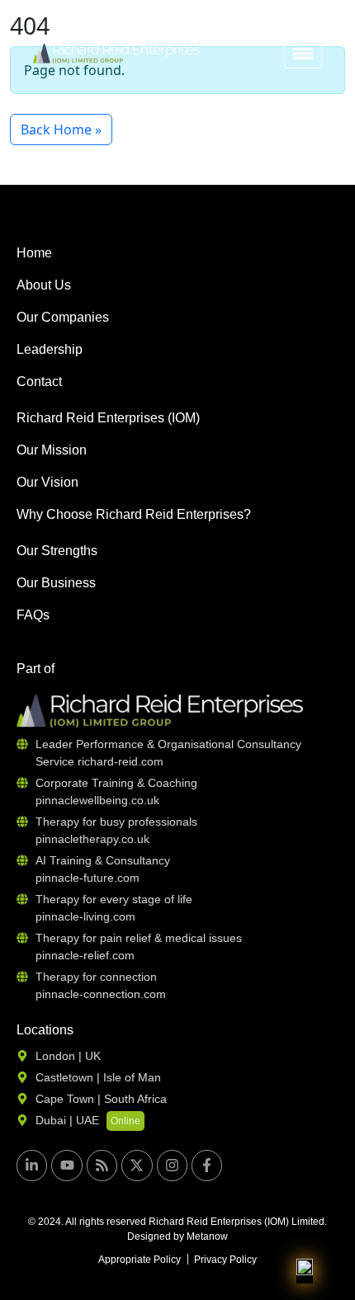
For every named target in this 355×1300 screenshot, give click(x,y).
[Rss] (102, 1165)
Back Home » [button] (61, 129)
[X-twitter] (136, 1165)
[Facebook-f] (207, 1165)
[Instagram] (172, 1165)
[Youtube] (66, 1165)
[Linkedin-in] (32, 1165)
